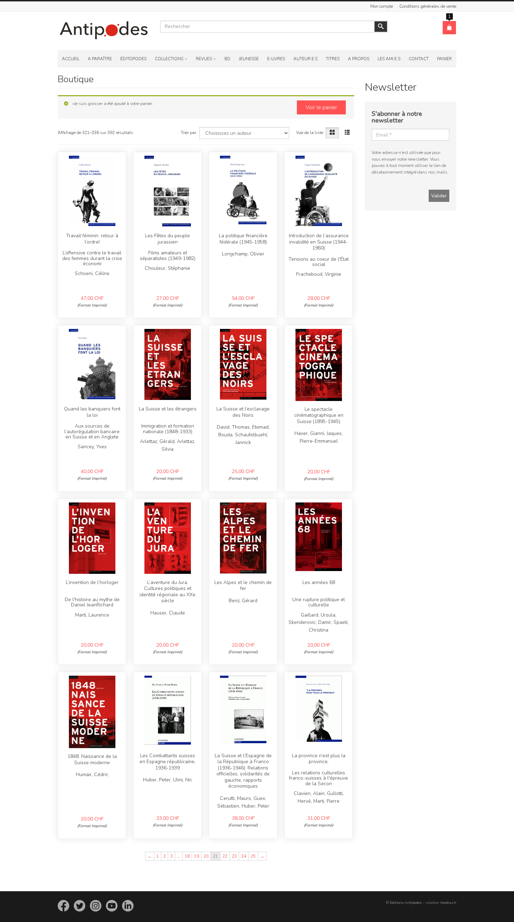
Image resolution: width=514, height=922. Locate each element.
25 (253, 856)
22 (224, 856)
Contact (419, 59)
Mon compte (381, 6)
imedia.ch (448, 902)
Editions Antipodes (406, 902)
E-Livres (276, 59)
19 (196, 856)
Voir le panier (321, 107)
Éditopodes (133, 59)
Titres (333, 59)
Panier (444, 59)
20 (206, 856)
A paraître (100, 59)
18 (187, 856)
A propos (358, 59)
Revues (204, 59)
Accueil (70, 59)
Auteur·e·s (305, 59)
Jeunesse (249, 59)
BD (227, 59)
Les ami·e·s (389, 59)
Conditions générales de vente (427, 6)
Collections (169, 59)
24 (243, 856)
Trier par (188, 132)
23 (234, 856)
